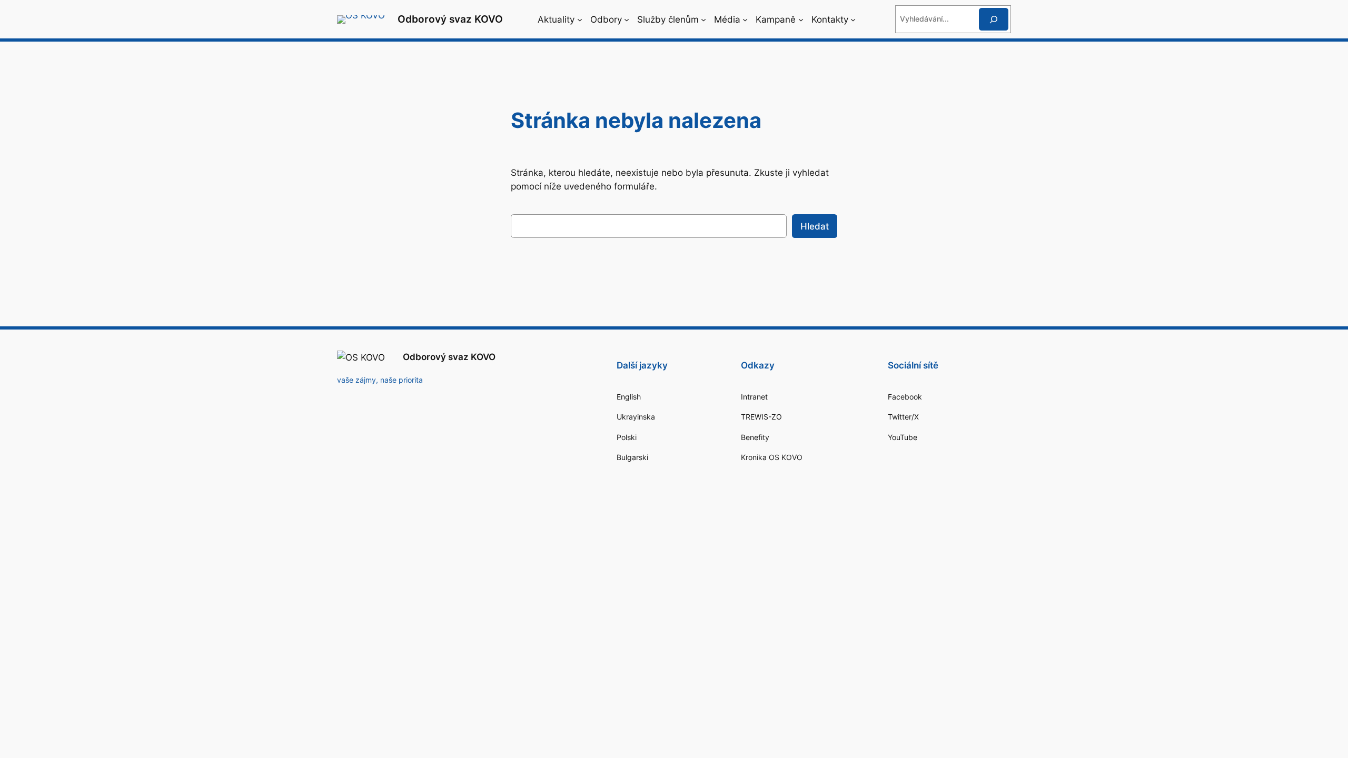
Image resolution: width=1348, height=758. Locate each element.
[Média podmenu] (745, 19)
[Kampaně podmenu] (801, 19)
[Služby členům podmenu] (703, 19)
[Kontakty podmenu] (853, 19)
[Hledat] (993, 19)
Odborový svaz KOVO (450, 19)
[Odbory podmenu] (626, 19)
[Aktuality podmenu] (579, 19)
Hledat (814, 226)
